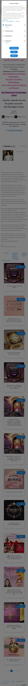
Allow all (14, 55)
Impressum (17, 21)
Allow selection (14, 48)
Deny (14, 52)
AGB (3, 21)
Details (7, 42)
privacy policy (5, 19)
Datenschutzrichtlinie (10, 21)
